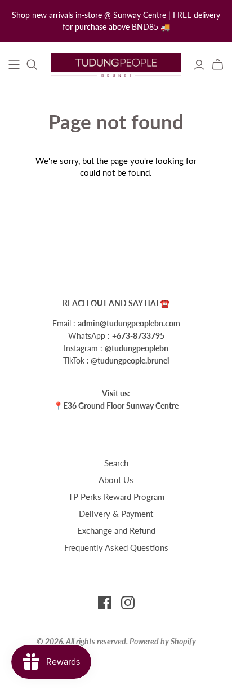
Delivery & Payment (116, 513)
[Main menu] (14, 64)
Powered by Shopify (163, 641)
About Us (116, 480)
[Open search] (32, 64)
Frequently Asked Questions (116, 547)
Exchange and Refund (116, 530)
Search (116, 463)
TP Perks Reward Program (116, 497)
